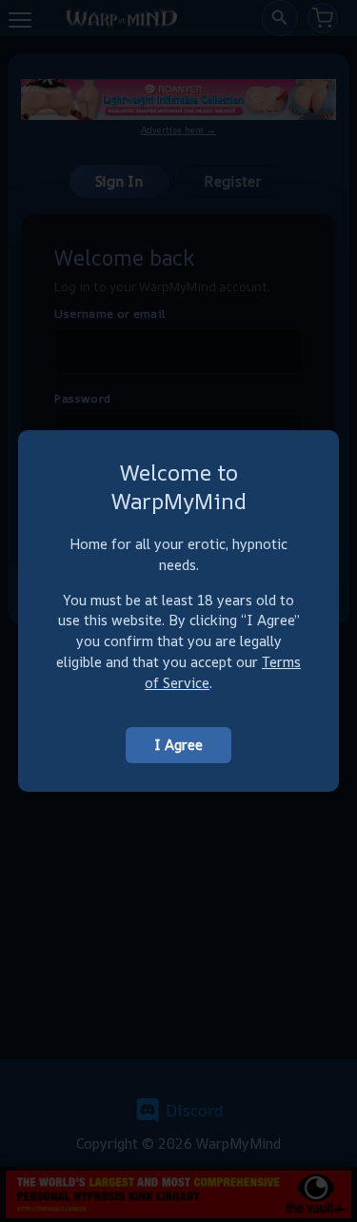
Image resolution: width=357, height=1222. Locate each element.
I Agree (178, 745)
